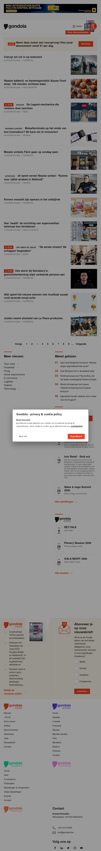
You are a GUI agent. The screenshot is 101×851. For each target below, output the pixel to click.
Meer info (23, 436)
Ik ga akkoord (76, 436)
